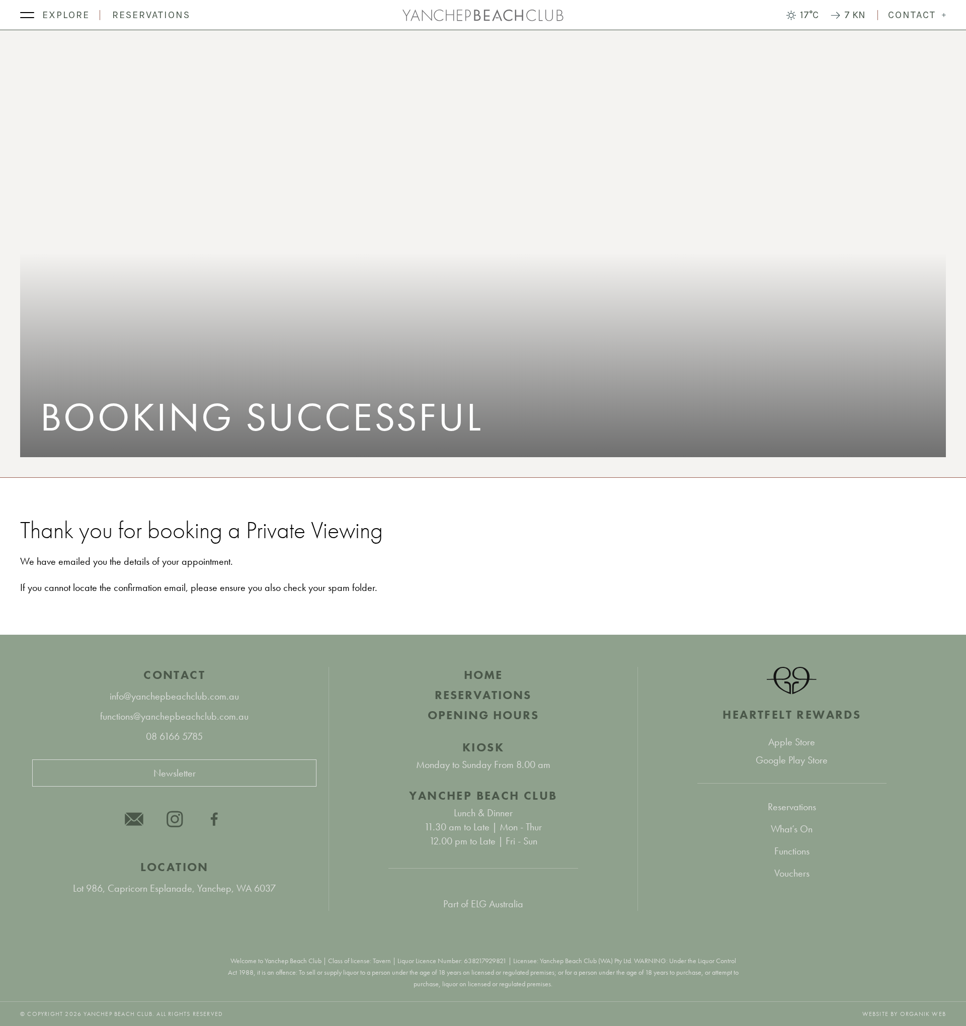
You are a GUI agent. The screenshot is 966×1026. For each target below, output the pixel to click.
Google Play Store (792, 759)
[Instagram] (174, 819)
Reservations (151, 15)
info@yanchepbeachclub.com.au (174, 696)
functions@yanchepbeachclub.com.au (174, 716)
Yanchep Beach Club (483, 795)
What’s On (792, 828)
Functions (792, 851)
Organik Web (923, 1014)
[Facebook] (215, 819)
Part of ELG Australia (483, 903)
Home (483, 674)
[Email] (134, 819)
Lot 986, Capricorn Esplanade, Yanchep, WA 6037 (174, 888)
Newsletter (174, 773)
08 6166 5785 (174, 736)
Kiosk (483, 747)
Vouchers (792, 873)
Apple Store (791, 741)
